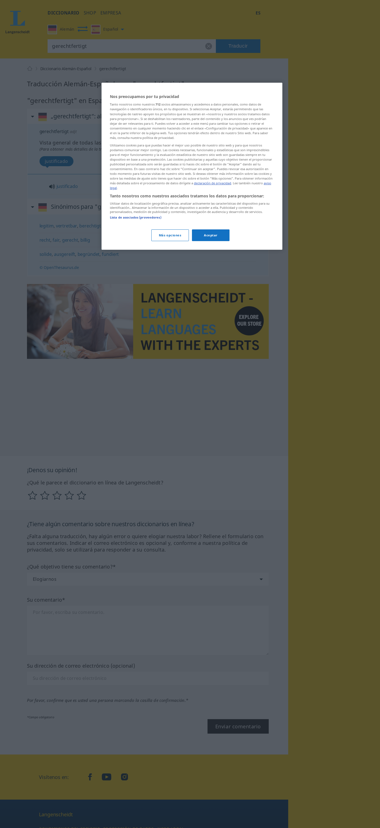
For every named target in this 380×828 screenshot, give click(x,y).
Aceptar (211, 235)
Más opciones (170, 235)
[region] (192, 166)
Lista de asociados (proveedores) (135, 217)
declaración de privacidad (212, 183)
